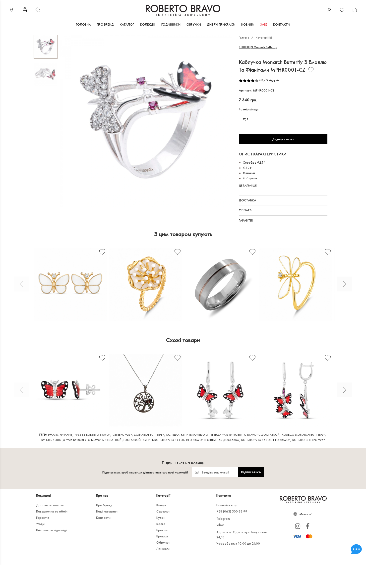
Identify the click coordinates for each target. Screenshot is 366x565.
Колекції (147, 24)
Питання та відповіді (51, 530)
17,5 (245, 119)
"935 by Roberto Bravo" (92, 435)
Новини (247, 24)
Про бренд (105, 24)
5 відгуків (272, 80)
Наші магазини (107, 511)
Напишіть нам (226, 505)
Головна (83, 24)
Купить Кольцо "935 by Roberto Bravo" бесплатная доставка (191, 440)
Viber (220, 524)
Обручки (193, 24)
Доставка (248, 200)
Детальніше (248, 186)
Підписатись (251, 472)
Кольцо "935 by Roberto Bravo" (265, 440)
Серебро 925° (122, 435)
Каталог (127, 24)
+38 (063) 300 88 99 (231, 511)
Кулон (160, 517)
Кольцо (172, 435)
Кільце (161, 505)
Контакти (281, 24)
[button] (21, 284)
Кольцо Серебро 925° (308, 440)
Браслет (162, 530)
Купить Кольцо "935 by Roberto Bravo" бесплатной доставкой (91, 440)
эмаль (53, 435)
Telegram (223, 518)
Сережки (163, 511)
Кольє (160, 523)
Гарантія (246, 220)
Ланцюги (163, 548)
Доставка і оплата (50, 505)
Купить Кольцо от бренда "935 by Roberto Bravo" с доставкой (230, 435)
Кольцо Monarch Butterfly (303, 435)
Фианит (66, 435)
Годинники (171, 24)
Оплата (245, 210)
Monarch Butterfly (258, 47)
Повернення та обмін (51, 511)
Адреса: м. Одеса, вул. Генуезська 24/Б (241, 534)
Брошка (162, 536)
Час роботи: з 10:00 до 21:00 (238, 543)
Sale (263, 24)
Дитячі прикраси (221, 24)
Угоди (40, 523)
